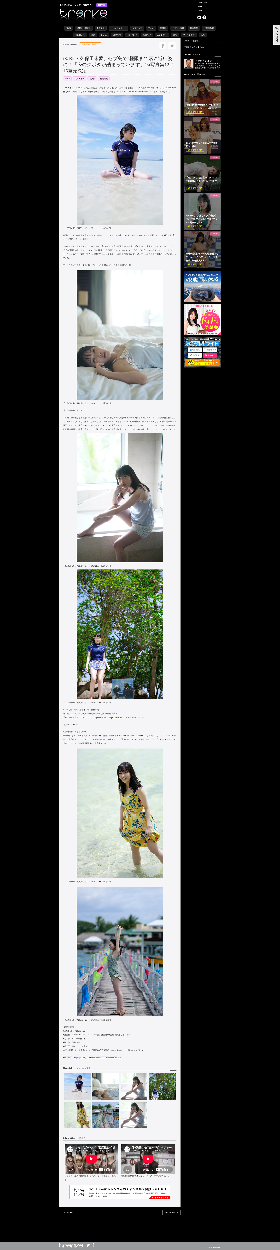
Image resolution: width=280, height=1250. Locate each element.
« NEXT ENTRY (68, 1212)
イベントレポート (118, 28)
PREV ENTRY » (171, 1212)
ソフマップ (137, 28)
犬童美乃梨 (209, 28)
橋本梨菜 (194, 28)
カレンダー (162, 35)
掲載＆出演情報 (84, 28)
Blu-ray (104, 35)
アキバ (151, 28)
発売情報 (101, 28)
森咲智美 (117, 35)
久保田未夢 (79, 79)
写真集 (163, 28)
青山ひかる (80, 35)
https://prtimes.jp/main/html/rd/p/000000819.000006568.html (97, 1057)
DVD (68, 28)
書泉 (175, 35)
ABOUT (201, 7)
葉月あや (147, 35)
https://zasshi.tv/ (115, 717)
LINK (200, 10)
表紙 (93, 35)
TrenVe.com (202, 3)
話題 (203, 35)
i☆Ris (67, 79)
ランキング (132, 35)
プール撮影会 (189, 35)
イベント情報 (178, 28)
